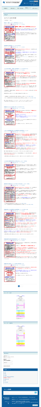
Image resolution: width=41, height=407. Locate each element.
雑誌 (34, 76)
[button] (5, 8)
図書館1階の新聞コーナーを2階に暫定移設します (14, 263)
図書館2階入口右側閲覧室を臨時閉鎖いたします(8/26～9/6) (16, 209)
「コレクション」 (25, 56)
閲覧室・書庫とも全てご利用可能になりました (13, 22)
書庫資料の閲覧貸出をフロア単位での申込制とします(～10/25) (16, 183)
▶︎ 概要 (5, 373)
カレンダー (27, 3)
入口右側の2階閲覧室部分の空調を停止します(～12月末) (15, 161)
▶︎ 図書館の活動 (6, 379)
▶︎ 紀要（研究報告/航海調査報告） (9, 376)
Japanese (31, 1)
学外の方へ (36, 4)
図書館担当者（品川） (15, 24)
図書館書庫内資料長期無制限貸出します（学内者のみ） (15, 239)
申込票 (32, 96)
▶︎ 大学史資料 (6, 382)
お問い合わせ (33, 3)
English (36, 1)
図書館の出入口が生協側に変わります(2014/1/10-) (14, 106)
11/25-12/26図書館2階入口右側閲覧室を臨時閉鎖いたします (16, 130)
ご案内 (29, 96)
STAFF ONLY (35, 405)
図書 (31, 76)
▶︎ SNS (5, 380)
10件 (10, 20)
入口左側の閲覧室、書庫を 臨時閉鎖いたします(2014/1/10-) (16, 68)
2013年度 (23, 24)
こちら (8, 355)
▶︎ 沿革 (5, 372)
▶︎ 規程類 (5, 375)
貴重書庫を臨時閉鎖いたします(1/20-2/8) (12, 45)
